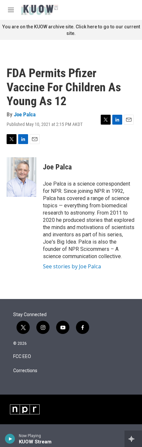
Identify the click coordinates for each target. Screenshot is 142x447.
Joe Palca (25, 114)
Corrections (25, 370)
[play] (10, 438)
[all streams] (133, 439)
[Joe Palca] (21, 177)
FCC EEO (22, 356)
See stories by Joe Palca (72, 266)
